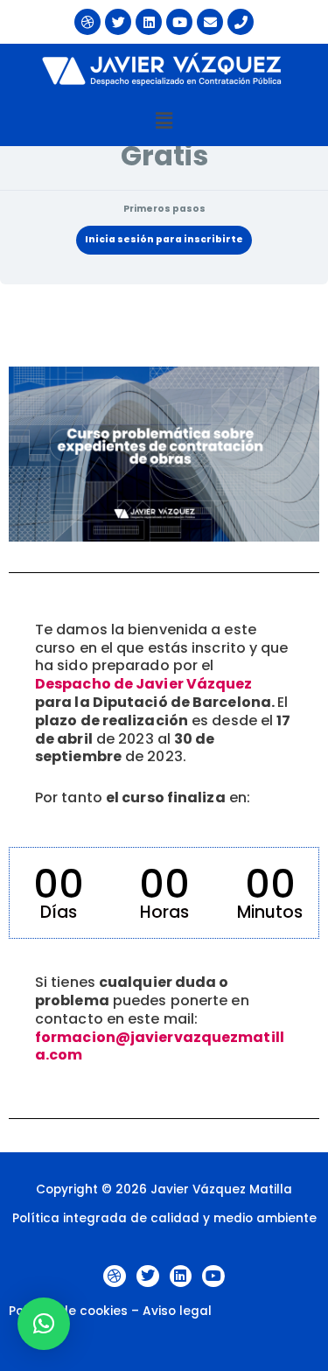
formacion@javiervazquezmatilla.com (159, 1046)
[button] (163, 120)
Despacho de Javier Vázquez (144, 684)
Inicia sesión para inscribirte (164, 239)
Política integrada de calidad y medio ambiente (164, 1218)
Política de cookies (68, 1311)
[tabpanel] (164, 719)
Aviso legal (177, 1311)
